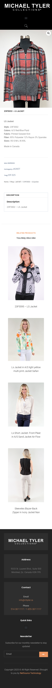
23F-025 (11, 175)
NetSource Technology (30, 673)
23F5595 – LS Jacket (26, 306)
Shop (12, 182)
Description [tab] (12, 195)
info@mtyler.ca (26, 600)
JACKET (16, 169)
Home (6, 182)
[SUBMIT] (43, 654)
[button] (26, 18)
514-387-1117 (17, 609)
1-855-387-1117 (33, 609)
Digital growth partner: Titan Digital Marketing (26, 682)
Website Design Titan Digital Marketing (26, 678)
